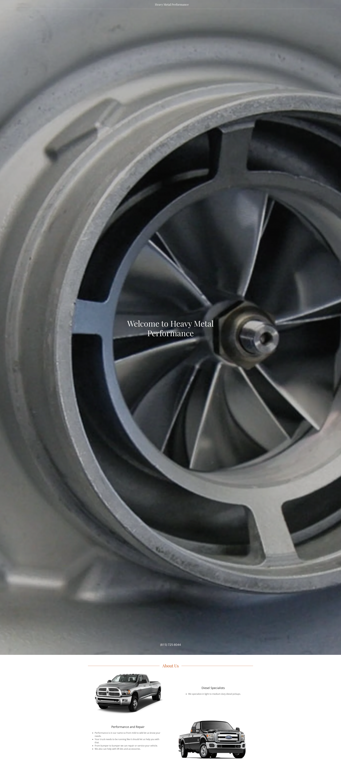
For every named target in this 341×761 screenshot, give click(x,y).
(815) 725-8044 (170, 645)
